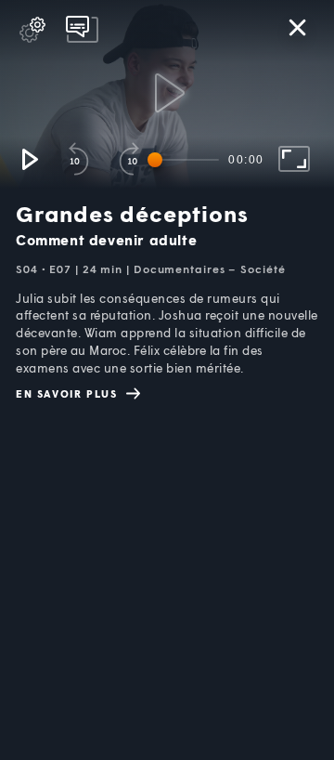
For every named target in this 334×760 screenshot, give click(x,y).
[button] (29, 159)
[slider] (186, 159)
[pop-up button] (32, 29)
